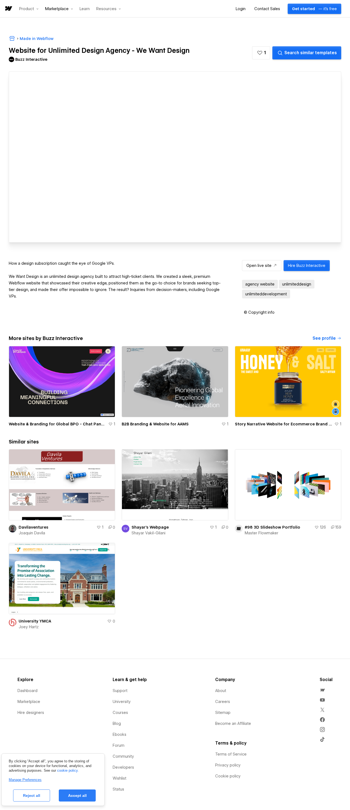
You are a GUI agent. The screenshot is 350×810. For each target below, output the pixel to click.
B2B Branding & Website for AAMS (155, 424)
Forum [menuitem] (118, 745)
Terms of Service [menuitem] (231, 754)
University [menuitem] (122, 701)
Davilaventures (33, 527)
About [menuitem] (220, 690)
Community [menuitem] (123, 756)
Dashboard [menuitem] (27, 690)
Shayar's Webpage (150, 527)
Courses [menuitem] (120, 712)
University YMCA (35, 621)
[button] (29, 9)
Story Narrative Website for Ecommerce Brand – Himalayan (283, 424)
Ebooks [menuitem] (119, 734)
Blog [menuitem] (117, 723)
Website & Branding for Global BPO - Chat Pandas (57, 424)
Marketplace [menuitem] (29, 701)
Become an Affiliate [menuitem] (233, 723)
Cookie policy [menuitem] (228, 776)
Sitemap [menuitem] (223, 712)
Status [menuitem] (118, 789)
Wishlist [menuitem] (119, 778)
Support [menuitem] (120, 690)
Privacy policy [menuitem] (228, 765)
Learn (85, 9)
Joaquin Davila (32, 533)
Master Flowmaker (261, 533)
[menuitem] (322, 690)
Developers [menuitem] (123, 767)
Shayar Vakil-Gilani (148, 533)
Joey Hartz (29, 627)
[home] (8, 9)
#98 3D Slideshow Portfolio (272, 527)
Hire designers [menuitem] (31, 712)
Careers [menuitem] (222, 701)
